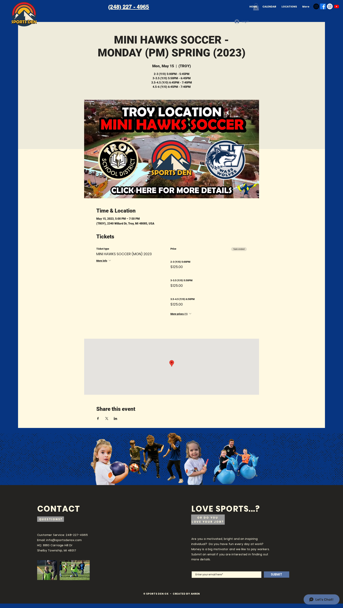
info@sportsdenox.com (64, 540)
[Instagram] (316, 6)
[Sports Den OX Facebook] (323, 6)
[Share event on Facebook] (98, 418)
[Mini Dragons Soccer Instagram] (330, 6)
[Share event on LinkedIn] (115, 418)
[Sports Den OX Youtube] (336, 6)
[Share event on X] (106, 418)
